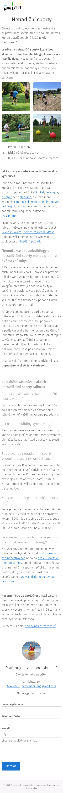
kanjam (19, 202)
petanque (52, 192)
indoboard (53, 202)
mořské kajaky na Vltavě (38, 232)
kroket (40, 192)
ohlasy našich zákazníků (40, 626)
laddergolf (8, 206)
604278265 (13, 686)
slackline (25, 197)
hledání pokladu (31, 241)
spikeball (31, 202)
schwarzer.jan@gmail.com (39, 686)
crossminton (9, 216)
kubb (41, 202)
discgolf (7, 197)
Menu (58, 6)
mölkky (21, 206)
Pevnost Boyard (11, 232)
